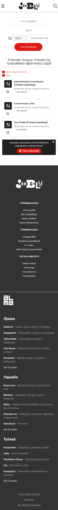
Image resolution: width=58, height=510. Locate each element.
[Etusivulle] (29, 6)
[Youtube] (38, 194)
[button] (10, 38)
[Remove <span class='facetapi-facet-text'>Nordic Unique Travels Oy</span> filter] (3, 72)
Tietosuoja (29, 267)
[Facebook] (20, 194)
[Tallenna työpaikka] (8, 91)
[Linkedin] (29, 194)
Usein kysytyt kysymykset (29, 249)
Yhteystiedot (29, 275)
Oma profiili (29, 210)
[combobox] (29, 21)
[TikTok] (34, 194)
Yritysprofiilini (29, 236)
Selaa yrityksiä (29, 218)
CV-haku (29, 245)
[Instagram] (24, 194)
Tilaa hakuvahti (30, 151)
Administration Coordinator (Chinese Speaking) (29, 83)
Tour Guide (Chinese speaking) (31, 122)
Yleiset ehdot (29, 263)
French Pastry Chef (24, 103)
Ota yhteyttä (29, 271)
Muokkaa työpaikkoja (29, 241)
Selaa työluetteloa (29, 222)
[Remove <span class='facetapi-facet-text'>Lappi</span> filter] (3, 75)
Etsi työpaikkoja (29, 214)
